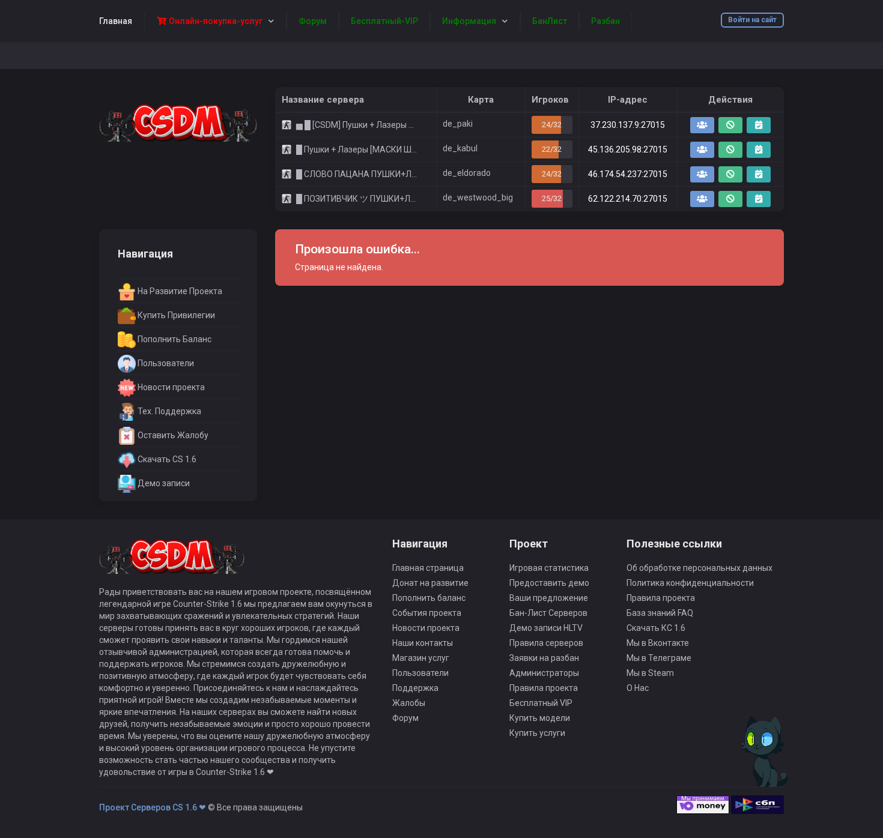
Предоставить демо (549, 583)
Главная (115, 21)
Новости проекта (170, 387)
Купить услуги (537, 733)
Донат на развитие (430, 583)
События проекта (426, 613)
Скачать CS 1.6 (166, 459)
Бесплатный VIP (540, 703)
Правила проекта (543, 688)
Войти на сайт (752, 20)
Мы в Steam (650, 673)
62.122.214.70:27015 (627, 198)
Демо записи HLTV (546, 628)
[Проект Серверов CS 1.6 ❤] (178, 121)
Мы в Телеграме (659, 658)
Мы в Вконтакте (658, 643)
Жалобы (408, 703)
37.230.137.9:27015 (627, 125)
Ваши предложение (548, 598)
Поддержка (415, 688)
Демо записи (163, 483)
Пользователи (165, 363)
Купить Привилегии (175, 315)
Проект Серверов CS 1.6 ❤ (152, 807)
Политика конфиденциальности (690, 583)
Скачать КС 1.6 (656, 628)
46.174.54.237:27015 (627, 174)
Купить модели (539, 718)
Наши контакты (422, 643)
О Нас (638, 688)
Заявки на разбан (544, 658)
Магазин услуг (420, 658)
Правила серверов (546, 643)
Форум (405, 718)
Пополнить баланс (429, 598)
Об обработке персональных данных (699, 568)
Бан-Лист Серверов (548, 613)
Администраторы (544, 673)
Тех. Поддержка (168, 411)
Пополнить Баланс (173, 339)
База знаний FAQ (660, 613)
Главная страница (428, 568)
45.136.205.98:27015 (627, 149)
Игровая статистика (549, 568)
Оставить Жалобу (172, 435)
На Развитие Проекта (179, 291)
